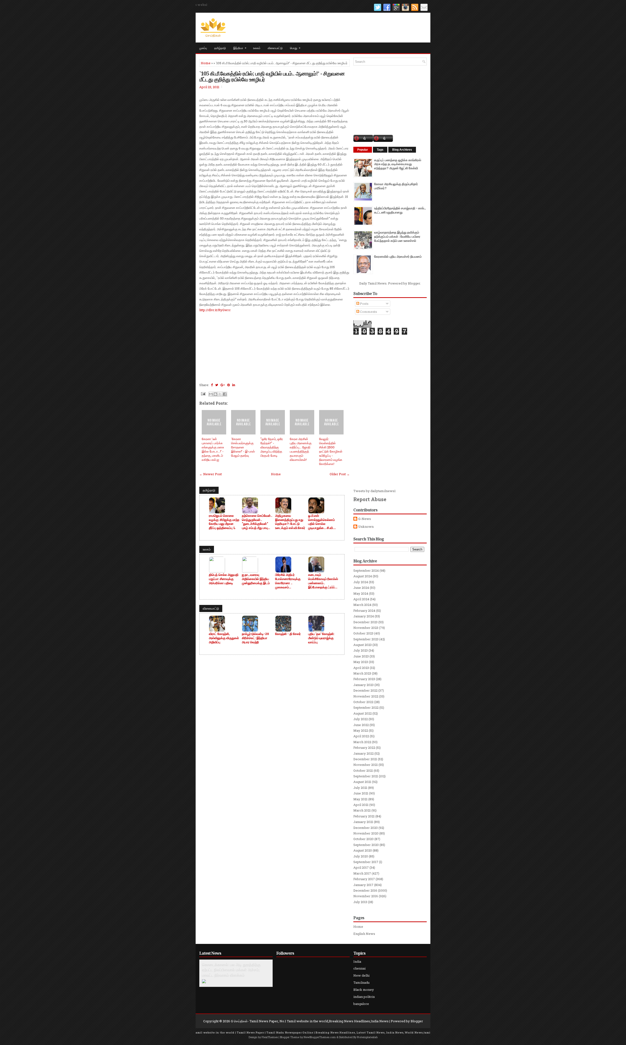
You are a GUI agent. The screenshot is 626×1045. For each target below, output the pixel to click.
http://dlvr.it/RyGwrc (215, 310)
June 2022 (361, 725)
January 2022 (363, 753)
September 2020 (366, 845)
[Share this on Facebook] (212, 385)
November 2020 (366, 833)
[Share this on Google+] (222, 385)
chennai (359, 968)
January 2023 (363, 685)
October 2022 (363, 702)
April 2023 (361, 667)
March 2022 (362, 742)
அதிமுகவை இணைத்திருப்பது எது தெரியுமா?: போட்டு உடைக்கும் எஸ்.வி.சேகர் (290, 522)
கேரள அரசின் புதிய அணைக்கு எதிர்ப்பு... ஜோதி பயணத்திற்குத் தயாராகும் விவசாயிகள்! (301, 449)
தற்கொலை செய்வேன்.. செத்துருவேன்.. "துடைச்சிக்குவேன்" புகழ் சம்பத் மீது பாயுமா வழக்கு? (257, 522)
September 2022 (366, 707)
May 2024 (360, 593)
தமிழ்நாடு (220, 48)
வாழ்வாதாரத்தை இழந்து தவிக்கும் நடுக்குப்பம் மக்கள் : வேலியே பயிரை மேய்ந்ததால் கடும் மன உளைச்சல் (397, 236)
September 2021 (365, 776)
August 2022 (362, 713)
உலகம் (256, 48)
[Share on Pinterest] (228, 385)
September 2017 (365, 862)
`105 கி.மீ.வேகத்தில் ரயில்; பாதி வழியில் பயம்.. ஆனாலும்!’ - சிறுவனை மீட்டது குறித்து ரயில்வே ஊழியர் (272, 76)
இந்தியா (239, 47)
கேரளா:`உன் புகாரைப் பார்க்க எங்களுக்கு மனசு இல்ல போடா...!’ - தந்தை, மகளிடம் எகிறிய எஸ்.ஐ (213, 449)
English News (364, 933)
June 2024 (361, 587)
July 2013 (360, 902)
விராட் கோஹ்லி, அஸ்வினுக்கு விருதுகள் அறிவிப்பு (224, 638)
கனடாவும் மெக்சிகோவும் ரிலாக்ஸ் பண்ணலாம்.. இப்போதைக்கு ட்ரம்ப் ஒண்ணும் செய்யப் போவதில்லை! (323, 581)
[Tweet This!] (216, 385)
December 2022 (365, 690)
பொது (295, 47)
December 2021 (365, 759)
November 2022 (365, 696)
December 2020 (365, 827)
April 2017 (361, 867)
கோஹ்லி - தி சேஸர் (288, 634)
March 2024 (362, 604)
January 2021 (363, 822)
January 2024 (363, 616)
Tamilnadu (361, 982)
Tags (380, 149)
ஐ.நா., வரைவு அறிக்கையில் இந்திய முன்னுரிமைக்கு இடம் (256, 579)
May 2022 (360, 730)
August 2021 (362, 782)
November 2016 (365, 896)
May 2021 (360, 799)
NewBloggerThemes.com (320, 1037)
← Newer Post (210, 474)
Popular (362, 149)
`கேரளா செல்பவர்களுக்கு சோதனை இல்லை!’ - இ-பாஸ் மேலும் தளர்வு (243, 447)
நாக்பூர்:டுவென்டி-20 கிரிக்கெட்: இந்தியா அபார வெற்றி (255, 638)
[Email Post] (202, 393)
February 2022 (364, 747)
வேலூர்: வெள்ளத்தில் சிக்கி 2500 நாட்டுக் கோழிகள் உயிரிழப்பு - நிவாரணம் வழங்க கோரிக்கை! (330, 451)
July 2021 (360, 787)
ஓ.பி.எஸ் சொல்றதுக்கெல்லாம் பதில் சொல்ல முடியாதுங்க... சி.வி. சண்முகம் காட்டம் (321, 522)
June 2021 (360, 793)
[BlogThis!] (215, 394)
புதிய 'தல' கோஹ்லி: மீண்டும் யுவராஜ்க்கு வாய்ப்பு (321, 638)
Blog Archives (402, 149)
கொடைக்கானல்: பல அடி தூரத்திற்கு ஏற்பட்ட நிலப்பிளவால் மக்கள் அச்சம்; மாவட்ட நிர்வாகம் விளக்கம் (231, 970)
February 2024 (364, 610)
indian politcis (364, 996)
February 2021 (364, 816)
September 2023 (366, 639)
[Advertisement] (274, 347)
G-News (364, 519)
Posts (364, 303)
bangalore (361, 1004)
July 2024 (360, 582)
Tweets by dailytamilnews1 (374, 491)
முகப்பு (203, 48)
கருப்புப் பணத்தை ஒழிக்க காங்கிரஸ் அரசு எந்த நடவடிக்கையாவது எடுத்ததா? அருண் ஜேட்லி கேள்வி (397, 164)
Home (206, 63)
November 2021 (365, 764)
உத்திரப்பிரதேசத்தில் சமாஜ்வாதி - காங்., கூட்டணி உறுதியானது (399, 210)
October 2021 (363, 770)
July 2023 (360, 650)
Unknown (366, 527)
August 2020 (362, 850)
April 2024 (361, 599)
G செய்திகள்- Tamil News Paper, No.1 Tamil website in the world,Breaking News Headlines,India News (310, 1021)
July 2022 (360, 719)
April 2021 (361, 804)
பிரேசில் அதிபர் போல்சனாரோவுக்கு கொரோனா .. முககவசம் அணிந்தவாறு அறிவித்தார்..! (288, 581)
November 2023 (365, 627)
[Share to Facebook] (224, 394)
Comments (368, 311)
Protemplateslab (367, 1037)
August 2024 (362, 576)
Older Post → (340, 474)
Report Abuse (369, 499)
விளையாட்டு (275, 48)
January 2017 (363, 885)
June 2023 (361, 656)
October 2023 (363, 633)
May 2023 (360, 662)
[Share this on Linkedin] (233, 385)
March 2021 (362, 810)
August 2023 (362, 645)
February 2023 (364, 679)
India (357, 961)
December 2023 (365, 622)
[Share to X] (220, 394)
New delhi (361, 975)
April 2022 (361, 736)
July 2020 (360, 856)
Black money (363, 989)
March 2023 (362, 673)
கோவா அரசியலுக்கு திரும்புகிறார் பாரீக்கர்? (396, 186)
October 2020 (363, 839)
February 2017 (364, 879)
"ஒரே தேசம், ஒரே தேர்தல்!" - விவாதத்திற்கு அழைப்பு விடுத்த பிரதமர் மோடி (271, 447)
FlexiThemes (270, 1037)
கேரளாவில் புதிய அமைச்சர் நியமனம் (398, 256)
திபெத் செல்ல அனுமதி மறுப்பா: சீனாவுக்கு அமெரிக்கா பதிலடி (223, 579)
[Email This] (210, 394)
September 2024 (366, 570)
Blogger (414, 283)
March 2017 (362, 873)
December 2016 (365, 890)
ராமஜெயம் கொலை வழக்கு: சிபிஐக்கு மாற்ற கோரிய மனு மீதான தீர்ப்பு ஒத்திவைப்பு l (224, 522)
